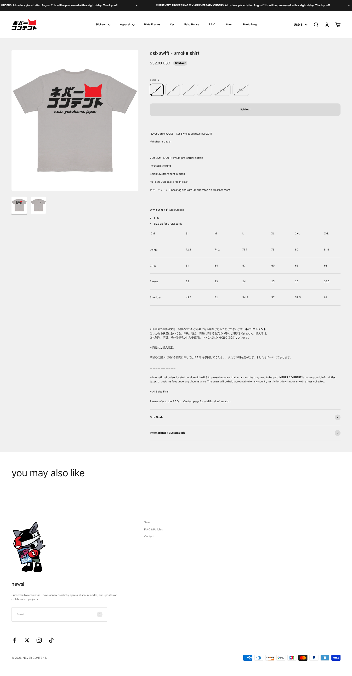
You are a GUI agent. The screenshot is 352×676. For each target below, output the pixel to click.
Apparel (125, 24)
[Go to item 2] (38, 206)
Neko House (191, 24)
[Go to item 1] (19, 206)
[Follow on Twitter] (27, 640)
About (229, 24)
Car (172, 24)
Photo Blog (250, 24)
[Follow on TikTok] (51, 640)
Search (148, 522)
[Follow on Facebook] (14, 640)
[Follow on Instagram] (39, 640)
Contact (148, 536)
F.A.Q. (212, 24)
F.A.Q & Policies (153, 529)
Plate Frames (152, 24)
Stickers (101, 24)
